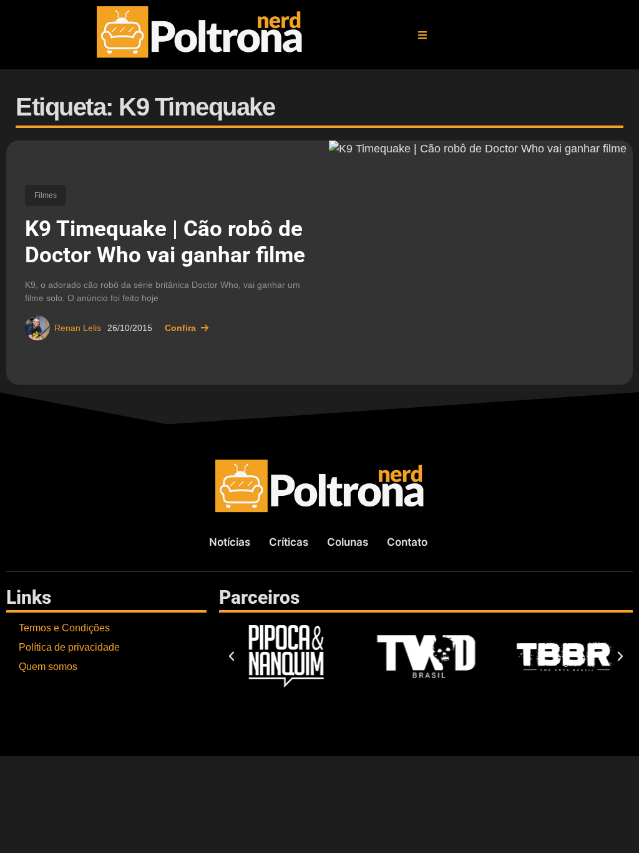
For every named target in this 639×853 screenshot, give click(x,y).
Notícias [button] (229, 542)
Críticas (288, 542)
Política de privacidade (69, 647)
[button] (422, 35)
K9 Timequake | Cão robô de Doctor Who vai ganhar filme (165, 242)
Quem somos (48, 666)
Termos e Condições (64, 628)
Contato (407, 542)
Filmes (45, 195)
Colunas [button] (347, 542)
